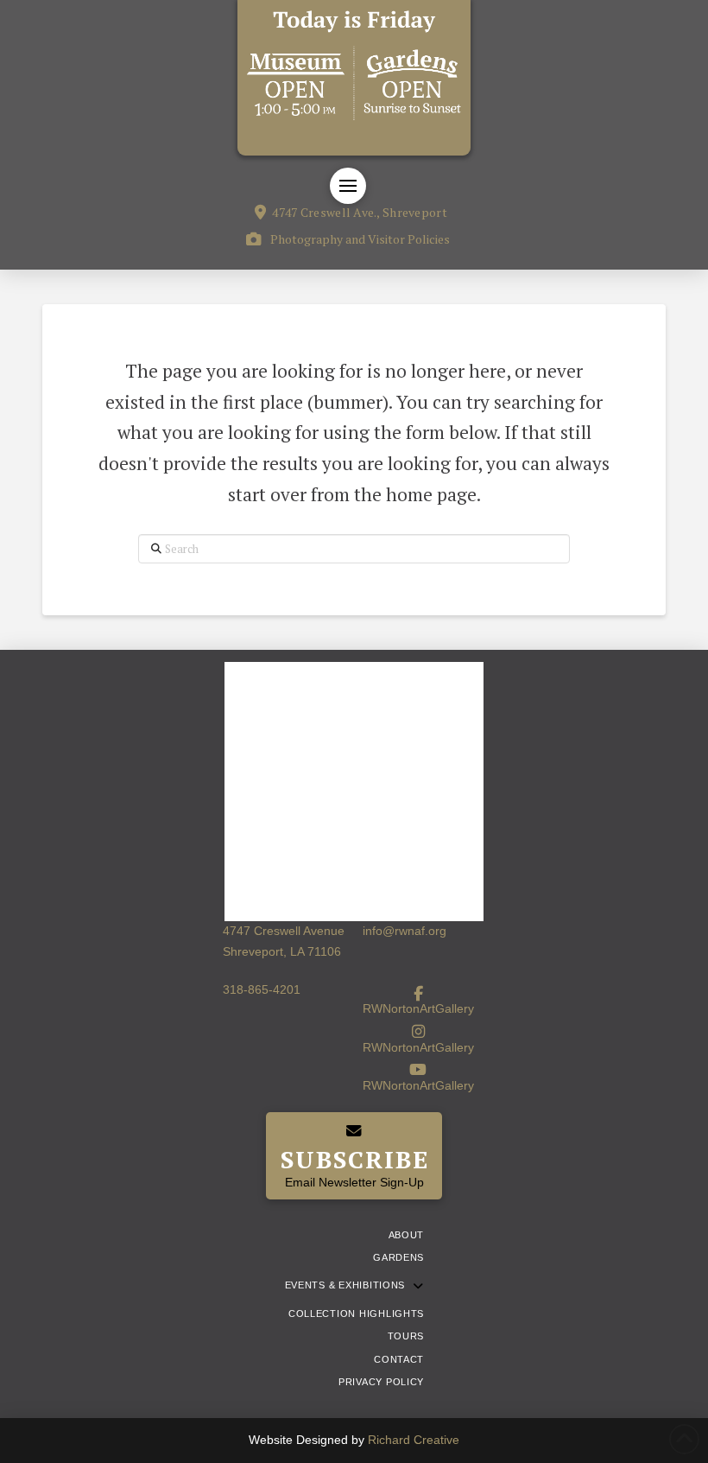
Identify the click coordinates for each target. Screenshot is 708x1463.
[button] (348, 186)
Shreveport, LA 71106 (282, 951)
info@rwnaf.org (404, 931)
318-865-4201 (261, 989)
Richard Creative (413, 1440)
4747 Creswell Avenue (284, 931)
